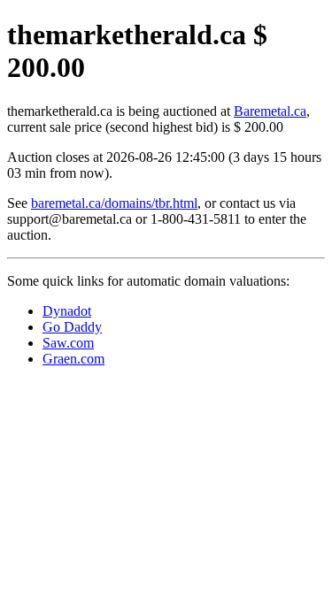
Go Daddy (72, 326)
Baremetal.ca (270, 111)
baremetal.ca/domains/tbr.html (114, 203)
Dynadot (66, 310)
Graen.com (73, 358)
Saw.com (68, 342)
